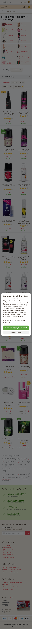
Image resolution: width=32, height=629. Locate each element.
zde (16, 314)
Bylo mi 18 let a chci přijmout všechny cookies (16, 327)
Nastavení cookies (16, 332)
